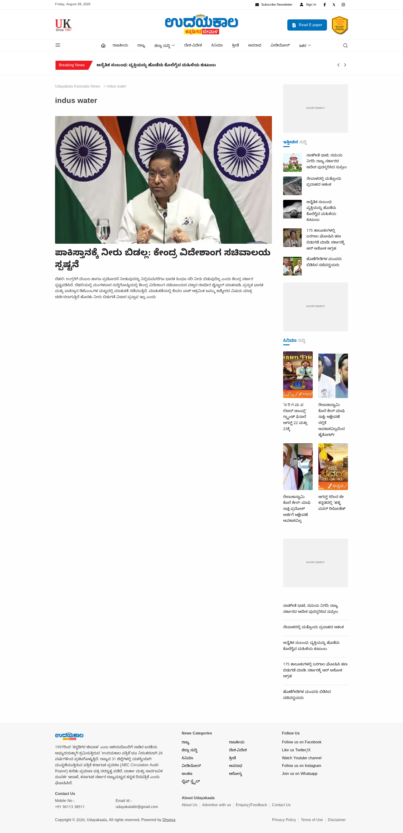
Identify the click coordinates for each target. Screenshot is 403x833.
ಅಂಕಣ (187, 774)
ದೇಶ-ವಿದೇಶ (193, 46)
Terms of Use (312, 820)
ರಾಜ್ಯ (141, 46)
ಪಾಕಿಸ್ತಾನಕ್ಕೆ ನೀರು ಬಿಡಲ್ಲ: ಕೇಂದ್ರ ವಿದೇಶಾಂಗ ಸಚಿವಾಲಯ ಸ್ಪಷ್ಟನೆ (163, 260)
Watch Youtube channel (302, 758)
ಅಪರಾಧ (254, 46)
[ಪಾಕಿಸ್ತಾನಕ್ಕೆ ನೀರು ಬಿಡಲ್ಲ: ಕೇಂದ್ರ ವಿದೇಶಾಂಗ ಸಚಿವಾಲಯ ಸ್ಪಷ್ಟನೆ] (163, 180)
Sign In (310, 5)
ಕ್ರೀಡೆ (235, 46)
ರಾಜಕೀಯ (120, 46)
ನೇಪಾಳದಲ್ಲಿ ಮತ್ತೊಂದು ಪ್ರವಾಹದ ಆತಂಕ (313, 627)
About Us (189, 805)
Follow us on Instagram (301, 766)
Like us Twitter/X (296, 750)
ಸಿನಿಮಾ (217, 46)
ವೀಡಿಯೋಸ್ (280, 46)
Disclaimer (337, 820)
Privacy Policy (284, 820)
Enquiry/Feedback (251, 805)
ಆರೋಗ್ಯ (235, 774)
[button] (58, 45)
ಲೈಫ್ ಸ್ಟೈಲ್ (191, 782)
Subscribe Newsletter (276, 5)
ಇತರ (302, 46)
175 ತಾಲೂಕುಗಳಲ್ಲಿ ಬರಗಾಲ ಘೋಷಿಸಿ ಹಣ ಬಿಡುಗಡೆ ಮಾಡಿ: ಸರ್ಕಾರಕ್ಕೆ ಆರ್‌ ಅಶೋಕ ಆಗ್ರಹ (292, 66)
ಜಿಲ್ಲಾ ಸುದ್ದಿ (162, 46)
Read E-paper (310, 25)
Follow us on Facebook (301, 742)
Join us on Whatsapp (299, 774)
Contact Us (281, 805)
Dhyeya (169, 820)
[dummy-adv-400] (315, 109)
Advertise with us (216, 805)
